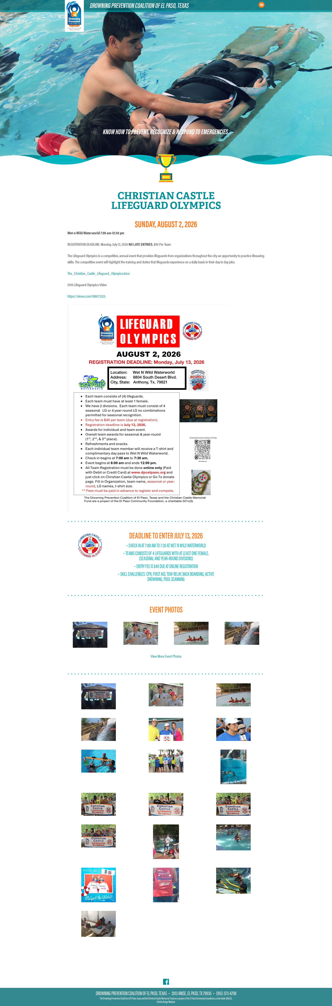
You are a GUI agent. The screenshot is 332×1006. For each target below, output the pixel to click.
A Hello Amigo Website (166, 1001)
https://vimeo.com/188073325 (86, 296)
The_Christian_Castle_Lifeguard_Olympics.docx (98, 273)
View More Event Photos (166, 656)
